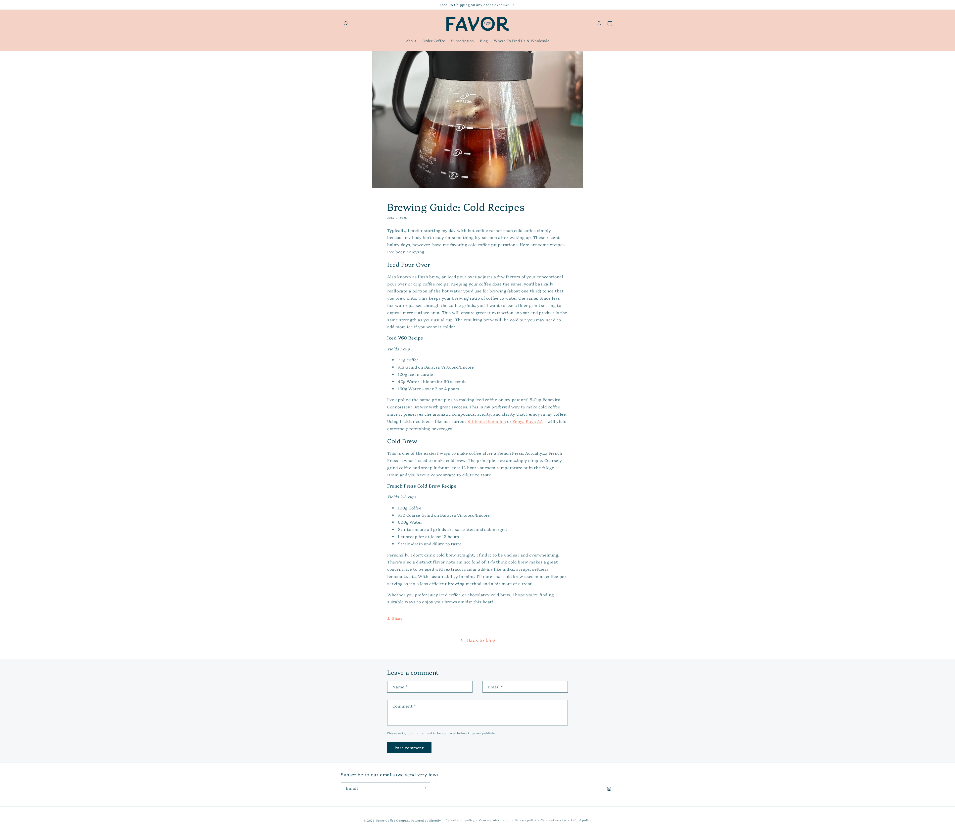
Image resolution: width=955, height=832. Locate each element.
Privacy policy (525, 820)
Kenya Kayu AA (527, 421)
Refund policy (581, 820)
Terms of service (553, 820)
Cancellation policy (460, 820)
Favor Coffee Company (393, 820)
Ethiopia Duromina (487, 421)
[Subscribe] (424, 788)
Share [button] (397, 618)
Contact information (494, 820)
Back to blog (481, 640)
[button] (346, 23)
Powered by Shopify (426, 820)
